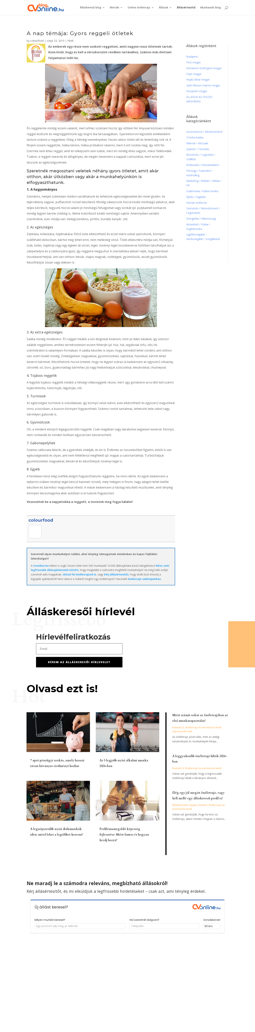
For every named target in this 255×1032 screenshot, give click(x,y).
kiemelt (202, 805)
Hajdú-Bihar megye (198, 79)
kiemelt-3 (178, 768)
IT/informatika (194, 137)
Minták (114, 7)
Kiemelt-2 (178, 727)
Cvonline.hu (41, 565)
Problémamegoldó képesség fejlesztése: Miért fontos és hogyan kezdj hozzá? (124, 834)
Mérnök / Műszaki (197, 143)
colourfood (37, 40)
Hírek (70, 40)
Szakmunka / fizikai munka (202, 191)
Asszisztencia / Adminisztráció (204, 131)
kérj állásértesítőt (116, 574)
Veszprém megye (196, 91)
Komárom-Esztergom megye (204, 68)
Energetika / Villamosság (201, 218)
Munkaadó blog (210, 7)
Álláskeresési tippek (184, 805)
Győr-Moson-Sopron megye (203, 85)
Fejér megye (193, 74)
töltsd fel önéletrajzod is (79, 574)
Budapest (192, 56)
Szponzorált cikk (182, 731)
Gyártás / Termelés (197, 149)
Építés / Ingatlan (196, 197)
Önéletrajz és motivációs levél (203, 727)
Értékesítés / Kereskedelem (202, 165)
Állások (163, 7)
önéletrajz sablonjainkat (144, 579)
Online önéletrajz (139, 7)
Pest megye (193, 62)
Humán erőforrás (197, 202)
